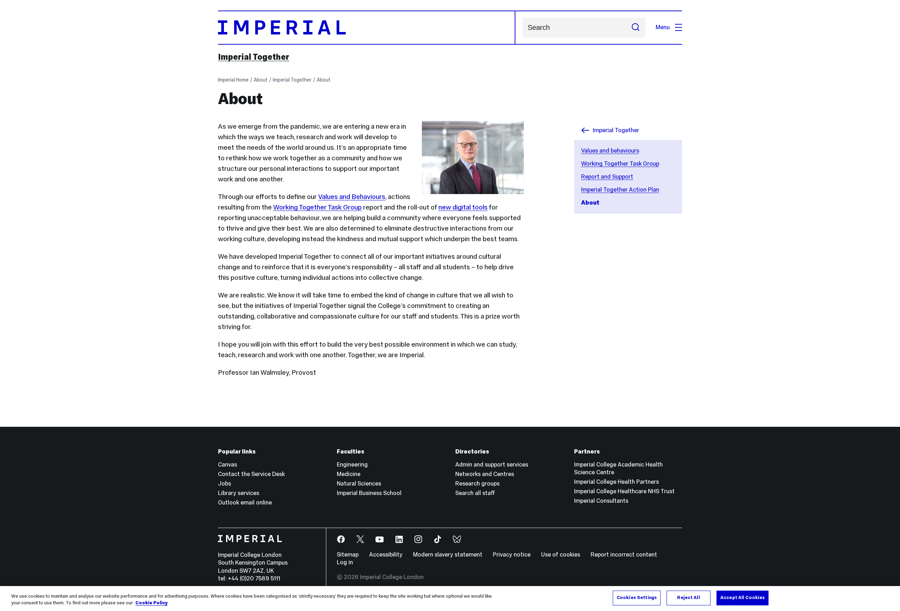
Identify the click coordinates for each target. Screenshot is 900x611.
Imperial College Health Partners (616, 481)
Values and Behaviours (351, 196)
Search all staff (475, 493)
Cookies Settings (637, 597)
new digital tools (463, 207)
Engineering (352, 464)
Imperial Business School (369, 493)
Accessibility (386, 554)
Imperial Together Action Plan (620, 189)
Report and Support (607, 176)
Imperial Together (253, 57)
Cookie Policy (151, 603)
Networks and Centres (484, 474)
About (261, 80)
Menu (663, 27)
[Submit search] (635, 28)
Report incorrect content (624, 554)
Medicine (348, 474)
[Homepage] (366, 28)
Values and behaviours (610, 150)
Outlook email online (245, 502)
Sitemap (348, 554)
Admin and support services (491, 464)
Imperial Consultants (601, 500)
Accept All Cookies (742, 597)
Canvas (227, 464)
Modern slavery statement (447, 554)
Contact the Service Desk (251, 474)
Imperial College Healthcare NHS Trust (624, 491)
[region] (450, 598)
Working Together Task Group (620, 163)
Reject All (688, 597)
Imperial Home (233, 80)
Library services (238, 493)
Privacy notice (512, 554)
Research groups (477, 483)
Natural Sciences (359, 483)
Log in (345, 562)
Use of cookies (560, 554)
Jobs (224, 483)
